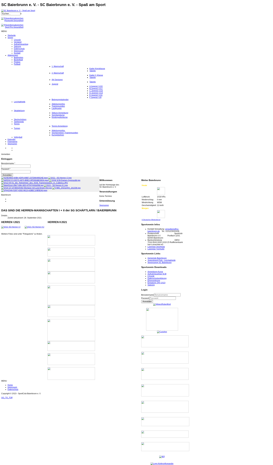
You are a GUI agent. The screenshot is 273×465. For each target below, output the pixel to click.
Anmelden (147, 301)
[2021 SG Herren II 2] (34, 227)
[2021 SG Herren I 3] (10, 227)
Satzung (151, 285)
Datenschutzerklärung (157, 278)
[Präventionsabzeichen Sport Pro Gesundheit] (12, 27)
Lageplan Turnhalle (156, 249)
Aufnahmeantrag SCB (157, 274)
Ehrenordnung (154, 280)
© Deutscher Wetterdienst (151, 219)
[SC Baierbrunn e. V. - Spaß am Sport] (18, 10)
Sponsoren (104, 205)
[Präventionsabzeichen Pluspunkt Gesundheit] (12, 20)
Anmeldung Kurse (155, 272)
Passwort (145, 298)
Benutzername (147, 295)
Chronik (151, 276)
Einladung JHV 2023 (156, 283)
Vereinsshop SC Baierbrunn (160, 262)
